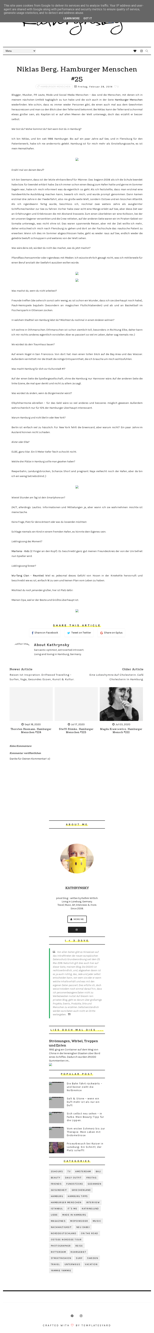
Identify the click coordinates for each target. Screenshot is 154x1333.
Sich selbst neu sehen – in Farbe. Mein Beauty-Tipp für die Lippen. (85, 1117)
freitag (91, 1177)
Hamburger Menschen (129, 99)
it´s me (72, 1208)
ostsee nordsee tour (66, 1239)
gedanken (94, 1184)
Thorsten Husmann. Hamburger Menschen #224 (31, 731)
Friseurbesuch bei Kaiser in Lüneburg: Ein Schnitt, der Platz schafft (85, 1147)
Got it (87, 18)
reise (79, 1245)
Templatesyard (96, 1325)
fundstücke (74, 1184)
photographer (61, 1245)
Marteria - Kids (20, 551)
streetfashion (61, 1258)
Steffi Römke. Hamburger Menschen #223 (76, 731)
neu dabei (83, 1227)
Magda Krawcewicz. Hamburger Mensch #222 (121, 731)
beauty (55, 1177)
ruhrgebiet (78, 1252)
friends (56, 1184)
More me (78, 919)
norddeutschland (63, 1233)
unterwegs (72, 1264)
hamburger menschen (55, 86)
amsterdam (83, 1171)
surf (79, 1258)
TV (69, 1171)
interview (93, 1202)
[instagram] (141, 51)
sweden (92, 1258)
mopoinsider (79, 1221)
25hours (57, 1171)
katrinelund (90, 1208)
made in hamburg (74, 1214)
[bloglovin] (135, 51)
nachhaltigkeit (61, 1227)
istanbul (57, 1208)
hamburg (57, 1196)
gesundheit (59, 1190)
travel (55, 1264)
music (97, 1221)
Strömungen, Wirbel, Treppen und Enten (73, 1043)
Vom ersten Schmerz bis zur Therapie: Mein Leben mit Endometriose (86, 1132)
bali (98, 1171)
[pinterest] (72, 1316)
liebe (54, 1214)
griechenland (81, 1190)
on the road (89, 1233)
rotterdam (58, 1252)
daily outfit (73, 1177)
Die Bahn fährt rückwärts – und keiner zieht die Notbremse (84, 1087)
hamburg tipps (78, 1196)
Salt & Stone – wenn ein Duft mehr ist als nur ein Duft (83, 1102)
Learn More (71, 18)
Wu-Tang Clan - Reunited (27, 575)
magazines (58, 1221)
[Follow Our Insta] (77, 930)
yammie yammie (61, 1270)
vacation (91, 1264)
